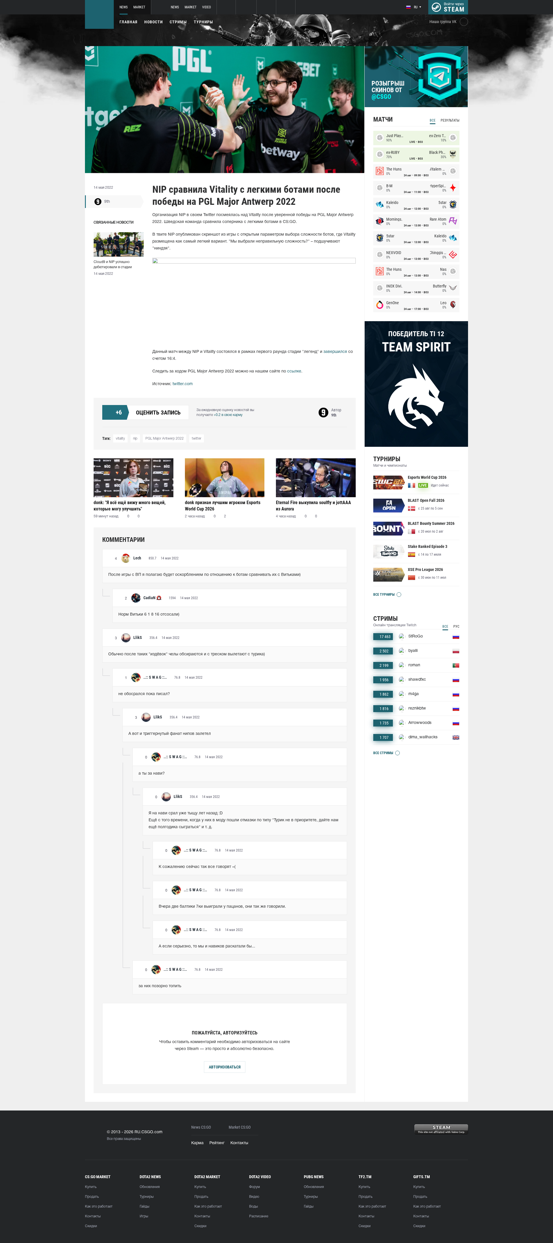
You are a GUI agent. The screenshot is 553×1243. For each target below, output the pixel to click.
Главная (128, 22)
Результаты (450, 120)
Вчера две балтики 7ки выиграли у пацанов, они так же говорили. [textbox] (222, 907)
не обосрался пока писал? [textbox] (144, 694)
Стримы (178, 22)
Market (139, 7)
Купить (90, 1187)
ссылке (294, 371)
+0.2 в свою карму (228, 415)
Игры (144, 1216)
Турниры (203, 22)
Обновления (150, 1187)
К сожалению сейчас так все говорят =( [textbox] (197, 867)
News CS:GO (201, 1127)
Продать (92, 1196)
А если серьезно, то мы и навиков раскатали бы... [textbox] (207, 946)
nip (135, 438)
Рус (456, 627)
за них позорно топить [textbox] (160, 986)
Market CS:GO (240, 1127)
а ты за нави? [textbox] (152, 773)
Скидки (91, 1226)
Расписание (258, 1216)
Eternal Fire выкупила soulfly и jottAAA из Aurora (313, 506)
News (124, 7)
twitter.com (183, 384)
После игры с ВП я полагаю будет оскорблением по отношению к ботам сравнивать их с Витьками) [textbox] (204, 575)
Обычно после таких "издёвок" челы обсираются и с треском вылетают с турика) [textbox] (186, 654)
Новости (153, 22)
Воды (253, 1206)
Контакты (239, 1143)
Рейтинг (217, 1143)
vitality (120, 438)
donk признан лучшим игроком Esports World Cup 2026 (222, 506)
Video (206, 7)
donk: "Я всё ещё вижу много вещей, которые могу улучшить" (130, 506)
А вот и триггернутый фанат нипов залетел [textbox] (169, 734)
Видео (254, 1196)
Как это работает (99, 1206)
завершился (335, 352)
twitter (196, 438)
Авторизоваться (224, 1067)
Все (432, 120)
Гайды (144, 1206)
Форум (254, 1187)
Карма (197, 1143)
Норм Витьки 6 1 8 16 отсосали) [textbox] (148, 614)
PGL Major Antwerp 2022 (164, 438)
